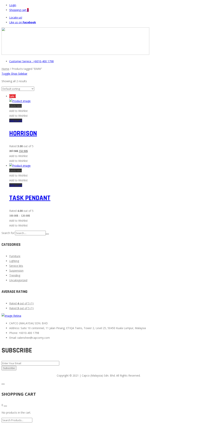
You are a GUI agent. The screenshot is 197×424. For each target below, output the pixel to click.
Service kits (16, 266)
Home (5, 69)
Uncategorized (18, 280)
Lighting (14, 261)
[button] (18, 111)
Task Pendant (29, 198)
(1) (21, 303)
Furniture (14, 256)
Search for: (8, 233)
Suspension (16, 270)
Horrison (23, 133)
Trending (14, 275)
